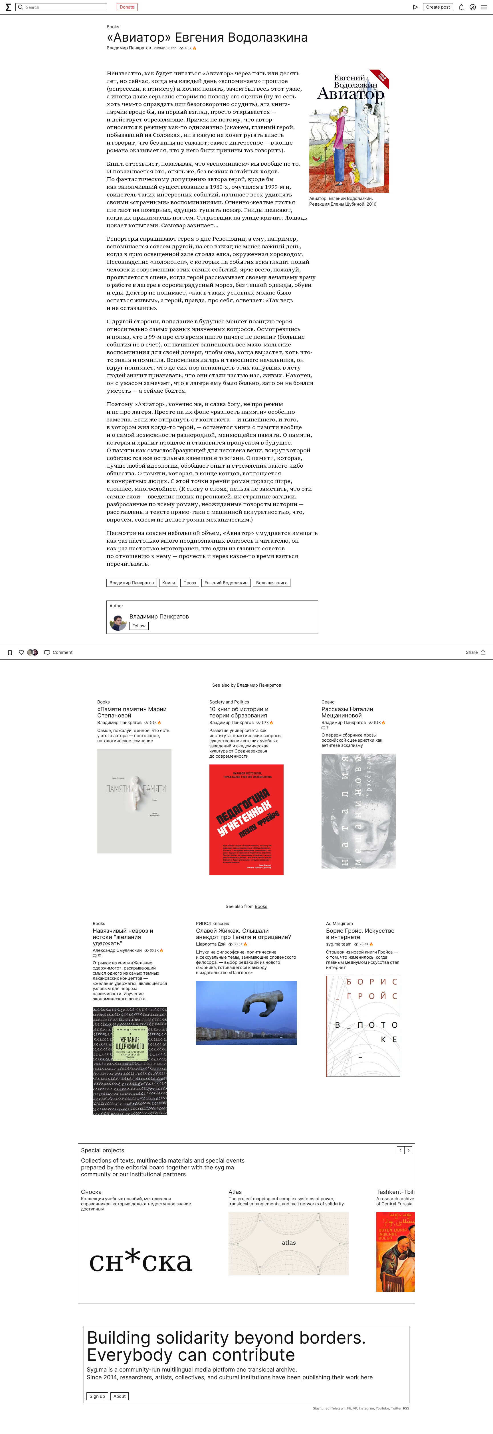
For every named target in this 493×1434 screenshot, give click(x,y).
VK (355, 1408)
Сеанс (328, 702)
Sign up (97, 1396)
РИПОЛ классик (212, 923)
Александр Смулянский (117, 950)
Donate (127, 7)
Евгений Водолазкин (226, 582)
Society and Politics (229, 702)
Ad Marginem (339, 923)
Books (113, 26)
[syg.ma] (8, 7)
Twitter (396, 1408)
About (120, 1396)
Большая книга (271, 582)
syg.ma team (338, 944)
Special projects (102, 1150)
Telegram (338, 1408)
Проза (189, 582)
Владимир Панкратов (129, 47)
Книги (168, 582)
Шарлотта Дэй (211, 944)
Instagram (366, 1408)
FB (349, 1408)
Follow (139, 625)
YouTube (382, 1408)
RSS (406, 1408)
